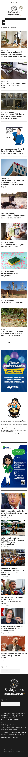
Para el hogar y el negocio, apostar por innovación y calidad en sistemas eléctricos (13, 54)
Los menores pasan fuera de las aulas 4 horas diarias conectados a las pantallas (13, 151)
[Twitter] (14, 2)
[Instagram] (16, 2)
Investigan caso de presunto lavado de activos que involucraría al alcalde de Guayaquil (12, 600)
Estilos (22, 751)
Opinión (18, 751)
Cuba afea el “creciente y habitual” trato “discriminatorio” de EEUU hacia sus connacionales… (14, 541)
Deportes (5, 751)
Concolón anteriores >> (21, 434)
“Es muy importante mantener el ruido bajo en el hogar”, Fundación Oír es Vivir (14, 333)
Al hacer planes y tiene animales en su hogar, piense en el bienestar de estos (13, 215)
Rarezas (4, 753)
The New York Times (7, 112)
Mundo (3, 147)
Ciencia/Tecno (5, 50)
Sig (9, 342)
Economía (9, 749)
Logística (10, 753)
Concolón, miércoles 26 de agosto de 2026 (12, 427)
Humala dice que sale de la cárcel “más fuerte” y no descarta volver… (14, 656)
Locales (3, 211)
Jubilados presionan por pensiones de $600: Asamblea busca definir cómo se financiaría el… (12, 571)
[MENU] (3, 22)
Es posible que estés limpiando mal (9, 274)
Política (4, 749)
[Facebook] (11, 2)
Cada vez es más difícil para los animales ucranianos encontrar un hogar (12, 116)
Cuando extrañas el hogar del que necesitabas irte (13, 245)
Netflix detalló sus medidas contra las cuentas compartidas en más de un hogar (12, 183)
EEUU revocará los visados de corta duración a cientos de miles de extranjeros (14, 513)
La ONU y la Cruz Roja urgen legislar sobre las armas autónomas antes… (12, 628)
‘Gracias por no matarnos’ (12, 302)
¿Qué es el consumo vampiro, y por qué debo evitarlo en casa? (13, 85)
